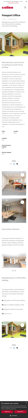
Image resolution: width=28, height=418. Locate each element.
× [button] (26, 402)
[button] (14, 415)
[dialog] (14, 409)
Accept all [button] (7, 411)
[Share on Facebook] (11, 165)
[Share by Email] (17, 165)
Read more (13, 408)
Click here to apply (13, 2)
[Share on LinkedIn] (14, 165)
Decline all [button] (21, 411)
